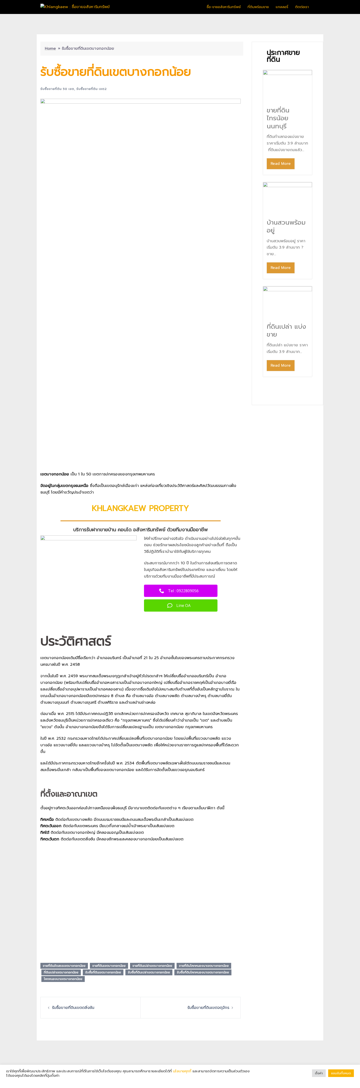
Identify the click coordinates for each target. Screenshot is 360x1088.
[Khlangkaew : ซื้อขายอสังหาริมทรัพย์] (75, 7)
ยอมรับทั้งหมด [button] (341, 1073)
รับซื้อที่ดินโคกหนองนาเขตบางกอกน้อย (203, 972)
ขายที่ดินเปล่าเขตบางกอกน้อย (152, 966)
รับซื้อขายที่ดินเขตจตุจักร (208, 1008)
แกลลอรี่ (282, 7)
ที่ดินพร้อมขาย (258, 7)
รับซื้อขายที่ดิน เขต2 (91, 89)
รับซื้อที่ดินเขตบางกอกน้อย (103, 972)
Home (50, 48)
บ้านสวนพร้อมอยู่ (286, 226)
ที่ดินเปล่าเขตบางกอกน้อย (61, 972)
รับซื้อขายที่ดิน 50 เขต (57, 89)
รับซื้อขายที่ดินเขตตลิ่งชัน (73, 1008)
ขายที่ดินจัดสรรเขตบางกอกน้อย (64, 966)
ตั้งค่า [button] (319, 1073)
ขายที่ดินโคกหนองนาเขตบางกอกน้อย (204, 966)
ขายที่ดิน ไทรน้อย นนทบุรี (278, 118)
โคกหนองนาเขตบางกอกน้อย (63, 979)
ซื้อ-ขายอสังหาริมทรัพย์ (224, 7)
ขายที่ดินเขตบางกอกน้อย (109, 966)
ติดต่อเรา (302, 7)
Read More (281, 163)
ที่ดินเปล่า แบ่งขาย (286, 330)
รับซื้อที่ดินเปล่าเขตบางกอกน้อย (149, 972)
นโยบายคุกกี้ (182, 1071)
